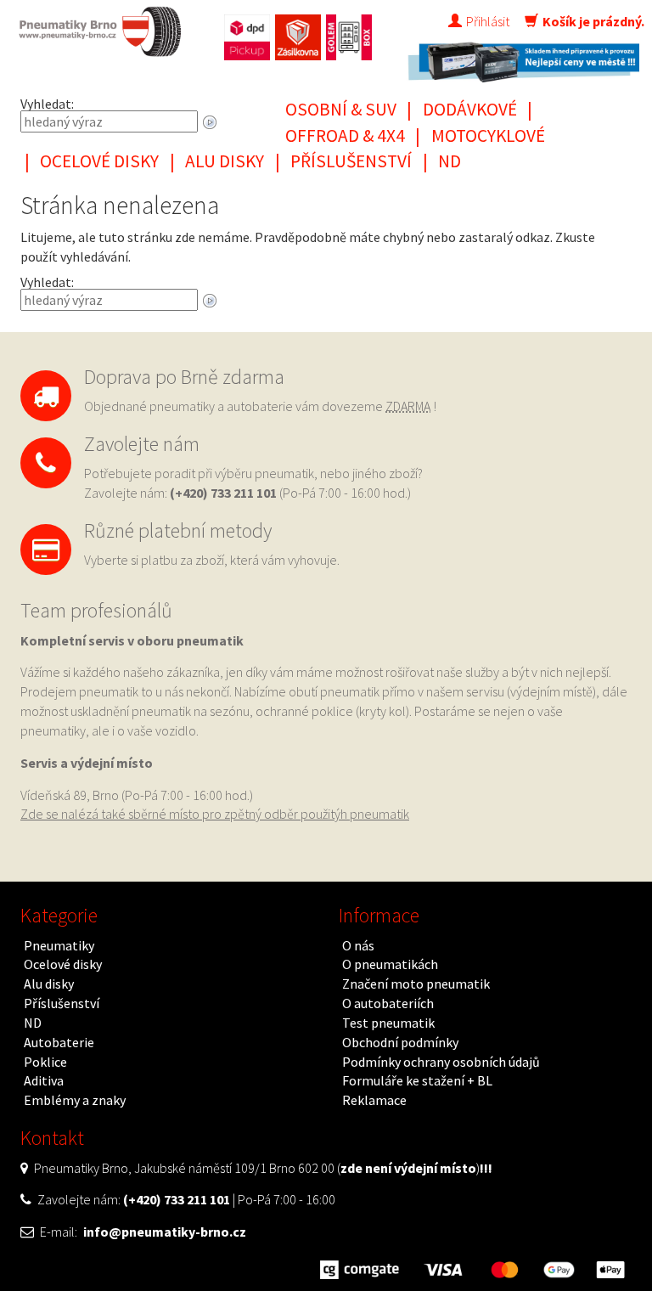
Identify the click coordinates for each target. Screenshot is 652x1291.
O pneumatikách (390, 964)
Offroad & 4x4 (345, 135)
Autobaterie (59, 1042)
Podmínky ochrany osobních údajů (441, 1061)
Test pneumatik (388, 1022)
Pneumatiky (59, 945)
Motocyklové (488, 135)
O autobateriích (388, 1003)
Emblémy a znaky (75, 1099)
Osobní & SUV (340, 109)
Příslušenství (351, 160)
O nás (358, 945)
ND (449, 160)
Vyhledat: (47, 103)
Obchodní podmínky (400, 1042)
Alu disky (224, 160)
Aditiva (44, 1080)
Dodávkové (470, 109)
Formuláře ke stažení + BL (417, 1080)
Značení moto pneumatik (416, 983)
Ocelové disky (99, 160)
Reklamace (374, 1099)
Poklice (45, 1061)
